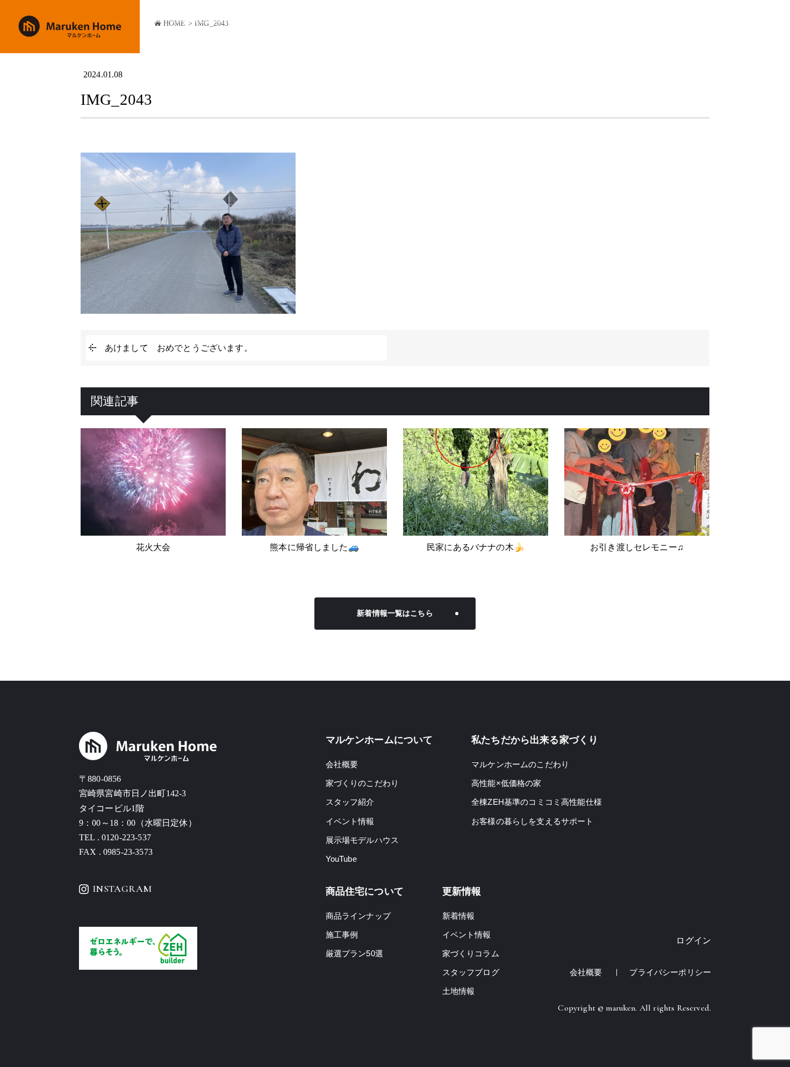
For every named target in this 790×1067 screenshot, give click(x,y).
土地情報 (699, 27)
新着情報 (458, 915)
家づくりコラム (470, 953)
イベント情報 (605, 27)
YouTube (341, 858)
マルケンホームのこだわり (520, 764)
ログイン (693, 940)
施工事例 (554, 27)
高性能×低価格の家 (506, 783)
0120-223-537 (126, 837)
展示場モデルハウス (362, 840)
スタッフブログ (470, 972)
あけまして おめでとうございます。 (179, 347)
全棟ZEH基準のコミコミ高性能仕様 (536, 801)
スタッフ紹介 (350, 801)
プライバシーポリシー (670, 972)
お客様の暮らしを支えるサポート (532, 821)
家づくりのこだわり (418, 27)
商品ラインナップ (495, 27)
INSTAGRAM (122, 889)
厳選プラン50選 (354, 953)
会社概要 (656, 27)
